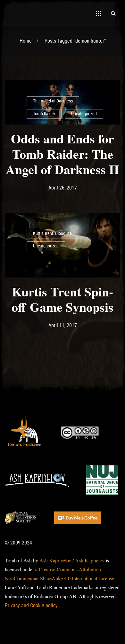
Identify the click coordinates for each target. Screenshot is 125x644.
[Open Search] (113, 13)
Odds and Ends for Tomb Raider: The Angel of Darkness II (62, 154)
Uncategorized (84, 114)
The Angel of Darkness (53, 101)
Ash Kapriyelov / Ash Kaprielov (71, 560)
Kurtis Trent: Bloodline (52, 233)
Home (26, 41)
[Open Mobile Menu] (98, 13)
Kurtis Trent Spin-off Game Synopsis (62, 299)
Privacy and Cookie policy (31, 605)
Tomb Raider (44, 114)
